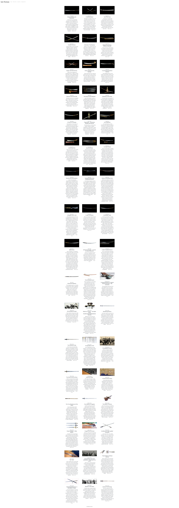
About (11, 1)
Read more (74, 30)
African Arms (15, 1)
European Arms (23, 1)
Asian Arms (19, 1)
